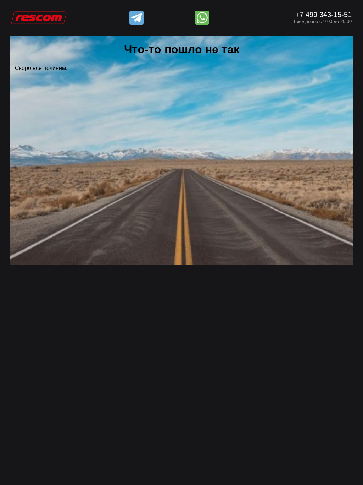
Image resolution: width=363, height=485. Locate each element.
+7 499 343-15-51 (323, 17)
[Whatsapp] (202, 18)
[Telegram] (136, 18)
